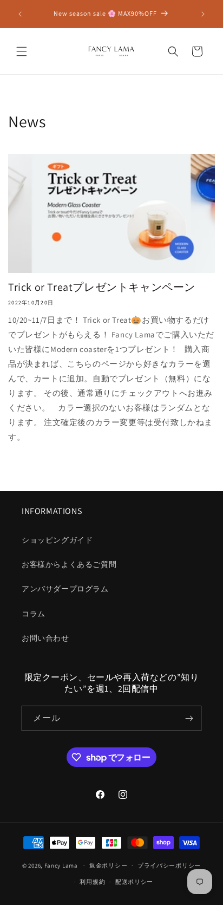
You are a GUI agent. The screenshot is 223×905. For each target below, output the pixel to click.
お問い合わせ (45, 638)
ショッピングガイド (57, 540)
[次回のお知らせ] (203, 14)
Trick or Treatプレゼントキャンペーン (101, 287)
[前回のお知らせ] (20, 14)
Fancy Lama (61, 865)
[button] (22, 51)
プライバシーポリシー (169, 865)
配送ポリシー (134, 882)
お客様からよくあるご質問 (69, 564)
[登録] (189, 718)
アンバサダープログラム (65, 589)
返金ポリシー (108, 865)
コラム (33, 613)
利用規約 (92, 882)
